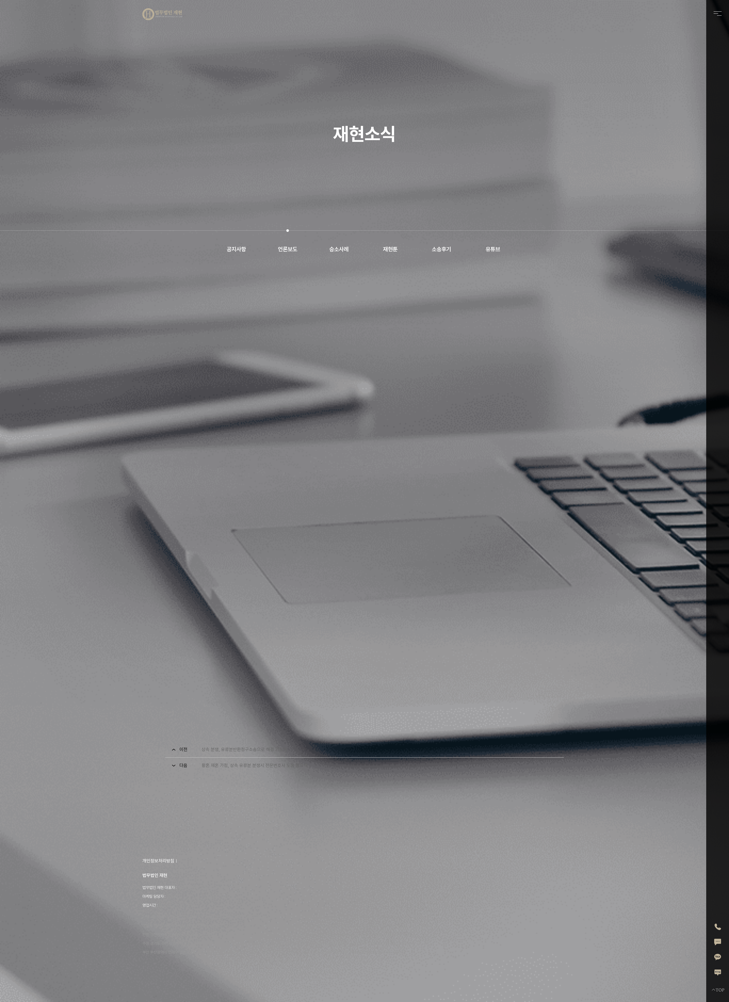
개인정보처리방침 (158, 861)
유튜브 (493, 249)
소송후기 (441, 249)
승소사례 (339, 249)
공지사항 (236, 249)
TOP (720, 990)
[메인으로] (162, 14)
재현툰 (390, 249)
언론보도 (287, 249)
